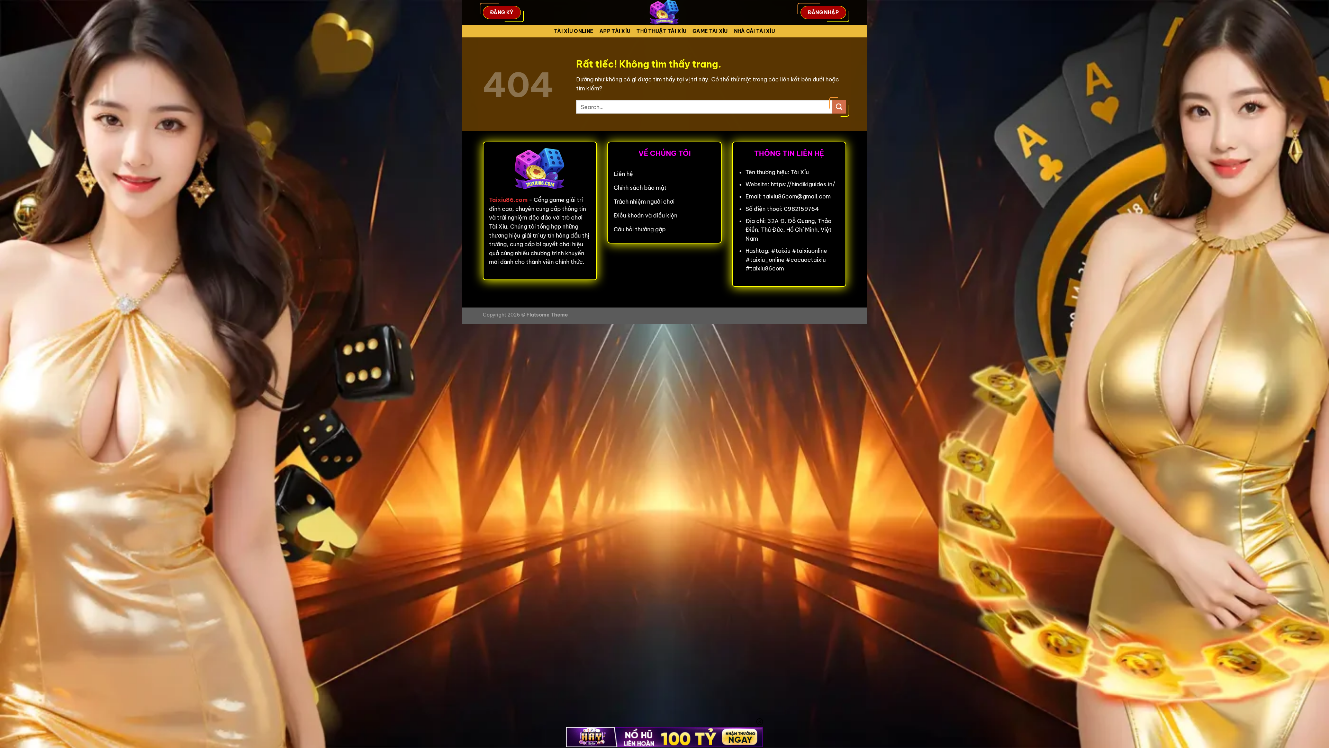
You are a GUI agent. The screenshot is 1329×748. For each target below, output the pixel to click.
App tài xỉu (614, 31)
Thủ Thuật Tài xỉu (661, 31)
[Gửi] (839, 107)
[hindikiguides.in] (664, 12)
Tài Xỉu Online (573, 31)
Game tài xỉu (710, 31)
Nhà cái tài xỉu (754, 31)
